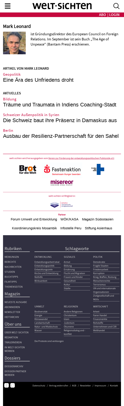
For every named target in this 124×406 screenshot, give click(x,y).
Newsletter (12, 312)
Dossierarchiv (14, 366)
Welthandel (99, 330)
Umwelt (39, 306)
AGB (74, 385)
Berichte (10, 262)
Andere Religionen (73, 311)
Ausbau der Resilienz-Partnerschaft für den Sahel (61, 136)
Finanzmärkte (100, 319)
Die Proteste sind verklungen (49, 341)
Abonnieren (12, 307)
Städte (67, 288)
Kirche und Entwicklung (46, 273)
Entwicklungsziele (43, 269)
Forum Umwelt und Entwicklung (34, 219)
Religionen (71, 306)
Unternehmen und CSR (104, 326)
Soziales (69, 257)
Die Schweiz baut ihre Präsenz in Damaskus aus (60, 120)
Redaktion (11, 337)
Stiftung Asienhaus (98, 228)
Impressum (100, 385)
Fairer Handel (100, 315)
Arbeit (96, 311)
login (114, 14)
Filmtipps (11, 282)
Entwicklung (43, 257)
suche (116, 6)
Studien (10, 272)
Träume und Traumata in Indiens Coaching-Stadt (59, 104)
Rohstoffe (98, 322)
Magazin (12, 294)
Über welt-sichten (17, 332)
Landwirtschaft (42, 322)
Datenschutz (39, 385)
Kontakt (114, 385)
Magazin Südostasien (97, 219)
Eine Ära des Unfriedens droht (38, 80)
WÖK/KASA (69, 219)
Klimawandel (41, 319)
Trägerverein (13, 342)
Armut (67, 262)
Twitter (12, 385)
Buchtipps (11, 277)
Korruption (98, 273)
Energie (38, 315)
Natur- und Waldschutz (46, 326)
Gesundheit (70, 280)
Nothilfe (38, 277)
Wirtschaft (100, 306)
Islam (66, 319)
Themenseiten (14, 287)
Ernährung (69, 269)
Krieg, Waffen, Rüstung (104, 277)
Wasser (38, 330)
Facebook (6, 385)
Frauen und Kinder (73, 277)
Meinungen (12, 257)
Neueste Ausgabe (16, 302)
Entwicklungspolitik (44, 265)
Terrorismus (99, 284)
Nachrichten (13, 267)
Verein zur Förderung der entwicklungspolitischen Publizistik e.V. (81, 158)
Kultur (67, 284)
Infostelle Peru (70, 228)
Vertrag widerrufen (58, 385)
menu (8, 6)
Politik (97, 257)
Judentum (69, 322)
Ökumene (69, 326)
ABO (102, 14)
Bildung (68, 265)
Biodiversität (40, 311)
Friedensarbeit (100, 269)
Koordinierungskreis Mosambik (34, 228)
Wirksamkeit (40, 280)
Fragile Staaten (100, 265)
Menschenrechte (101, 280)
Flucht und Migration (74, 273)
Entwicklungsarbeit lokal (46, 262)
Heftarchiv (12, 317)
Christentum (70, 315)
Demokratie (99, 262)
